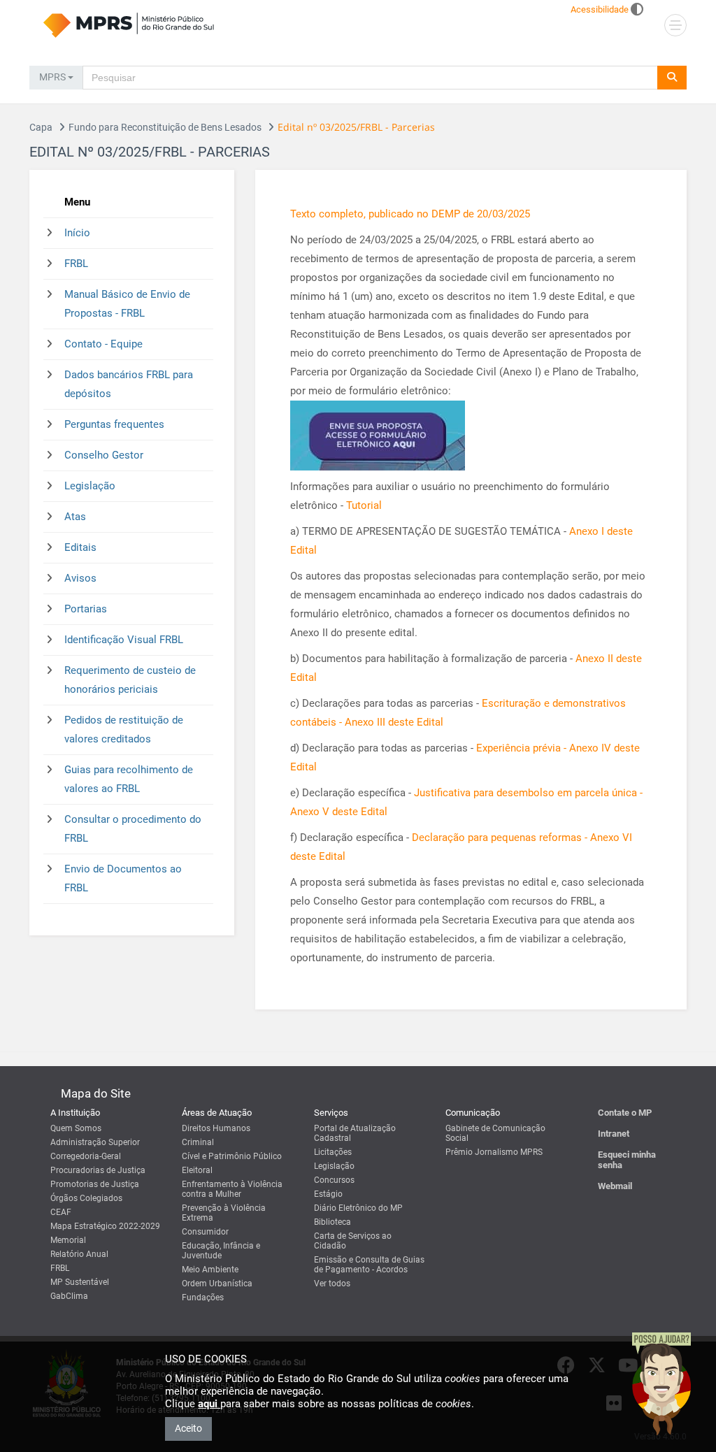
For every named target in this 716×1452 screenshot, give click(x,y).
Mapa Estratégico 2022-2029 (105, 1226)
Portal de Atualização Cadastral (355, 1133)
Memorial (68, 1240)
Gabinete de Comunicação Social (495, 1133)
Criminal (198, 1142)
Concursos (334, 1180)
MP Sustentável (79, 1282)
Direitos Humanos (216, 1128)
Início (77, 233)
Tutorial (364, 505)
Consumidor (205, 1232)
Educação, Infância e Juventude (221, 1250)
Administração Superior (95, 1142)
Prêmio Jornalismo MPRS (494, 1152)
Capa (40, 127)
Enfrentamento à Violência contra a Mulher (232, 1189)
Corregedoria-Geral (85, 1156)
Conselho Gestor (103, 455)
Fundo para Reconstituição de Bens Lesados (165, 127)
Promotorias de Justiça (94, 1184)
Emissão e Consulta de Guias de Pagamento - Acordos (369, 1264)
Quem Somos (75, 1128)
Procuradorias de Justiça (97, 1170)
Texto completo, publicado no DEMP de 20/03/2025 (410, 214)
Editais (80, 547)
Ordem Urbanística (217, 1283)
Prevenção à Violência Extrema (224, 1213)
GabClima (69, 1296)
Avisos (80, 578)
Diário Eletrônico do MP (358, 1208)
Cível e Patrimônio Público (232, 1156)
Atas (75, 516)
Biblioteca (332, 1222)
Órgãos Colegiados (86, 1198)
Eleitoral (197, 1170)
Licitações (333, 1152)
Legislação (89, 486)
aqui (209, 1403)
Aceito (188, 1428)
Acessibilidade (600, 9)
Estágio (328, 1194)
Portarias (85, 609)
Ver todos (332, 1283)
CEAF (60, 1212)
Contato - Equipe (103, 344)
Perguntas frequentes (114, 424)
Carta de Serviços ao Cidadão (353, 1241)
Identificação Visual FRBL (123, 639)
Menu (77, 202)
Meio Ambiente (210, 1269)
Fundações (203, 1297)
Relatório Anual (79, 1254)
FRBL (76, 263)
